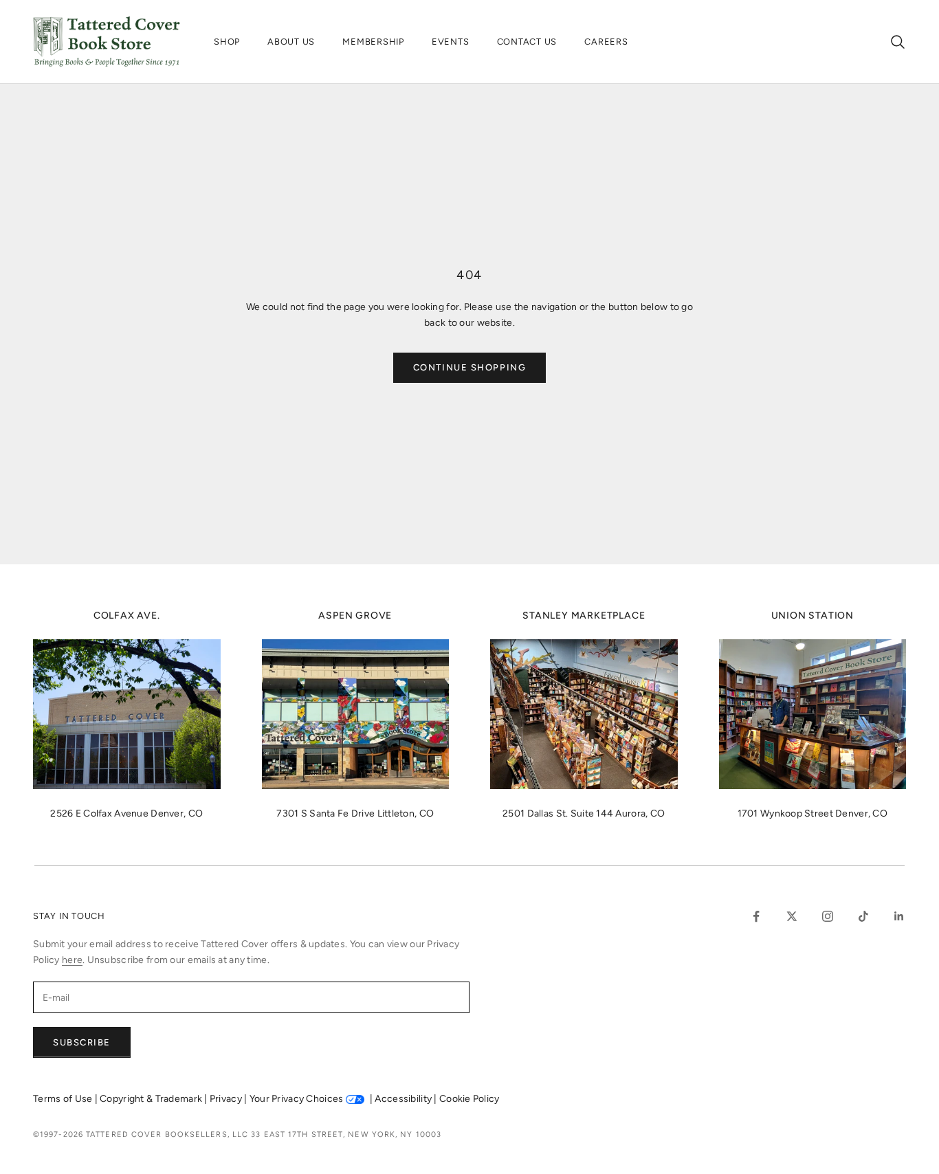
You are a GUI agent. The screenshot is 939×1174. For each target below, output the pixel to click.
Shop (227, 41)
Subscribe (82, 1042)
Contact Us (527, 41)
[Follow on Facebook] (756, 916)
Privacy (227, 1099)
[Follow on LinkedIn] (899, 916)
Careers (606, 41)
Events (451, 41)
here (72, 960)
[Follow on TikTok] (863, 916)
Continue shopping (470, 367)
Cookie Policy (469, 1099)
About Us (291, 41)
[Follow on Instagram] (828, 916)
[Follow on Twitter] (792, 916)
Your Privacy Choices (297, 1099)
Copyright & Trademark (152, 1099)
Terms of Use (64, 1099)
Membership (373, 41)
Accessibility (404, 1099)
